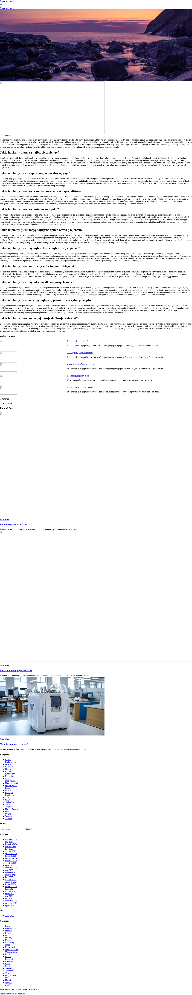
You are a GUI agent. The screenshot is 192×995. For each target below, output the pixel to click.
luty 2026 (9, 849)
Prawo (8, 790)
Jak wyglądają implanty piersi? (80, 353)
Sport (7, 800)
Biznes (8, 760)
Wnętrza (8, 816)
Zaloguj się (9, 916)
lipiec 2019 (9, 905)
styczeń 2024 (10, 891)
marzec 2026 (10, 846)
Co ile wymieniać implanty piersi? (81, 364)
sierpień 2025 (10, 863)
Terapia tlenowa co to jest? (14, 744)
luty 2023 (9, 898)
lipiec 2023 (9, 894)
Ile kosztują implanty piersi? (78, 376)
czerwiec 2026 (11, 839)
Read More (4, 519)
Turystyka (9, 807)
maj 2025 (9, 870)
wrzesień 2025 (11, 861)
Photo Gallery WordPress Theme (14, 989)
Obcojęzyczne (11, 785)
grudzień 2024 (11, 882)
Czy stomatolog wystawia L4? (16, 670)
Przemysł (9, 792)
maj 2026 (9, 842)
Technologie (10, 802)
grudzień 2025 (11, 853)
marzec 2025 (10, 875)
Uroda (7, 811)
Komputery (10, 774)
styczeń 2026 (10, 851)
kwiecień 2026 (11, 844)
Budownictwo (11, 762)
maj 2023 (9, 896)
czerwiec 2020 (11, 901)
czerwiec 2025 (11, 868)
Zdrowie (21, 53)
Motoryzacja (10, 781)
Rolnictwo (9, 795)
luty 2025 (9, 877)
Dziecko (8, 764)
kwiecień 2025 (11, 872)
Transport (9, 804)
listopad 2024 (10, 884)
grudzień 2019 (11, 903)
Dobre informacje (7, 1)
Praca (7, 788)
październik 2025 (12, 858)
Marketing (9, 776)
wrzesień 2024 (11, 886)
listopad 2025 (10, 856)
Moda (7, 778)
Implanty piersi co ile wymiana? (80, 387)
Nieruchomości (11, 783)
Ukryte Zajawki (11, 809)
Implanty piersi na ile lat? (77, 341)
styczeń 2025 (10, 879)
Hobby (8, 769)
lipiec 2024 (9, 889)
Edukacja (9, 767)
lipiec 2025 (9, 865)
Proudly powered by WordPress (13, 994)
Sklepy (8, 797)
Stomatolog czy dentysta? (13, 524)
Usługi (8, 814)
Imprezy (8, 771)
